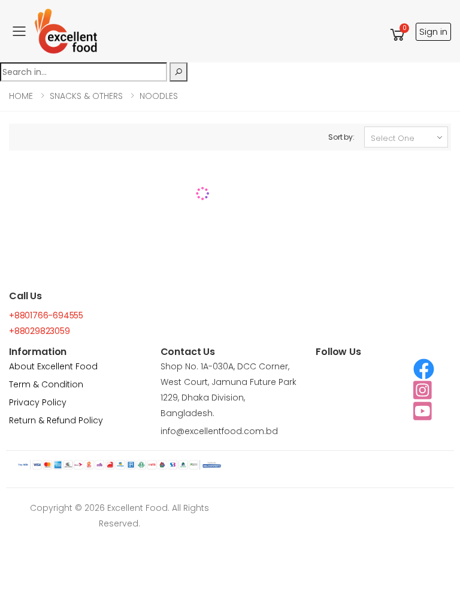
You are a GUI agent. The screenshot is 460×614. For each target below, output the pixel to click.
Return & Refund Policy (56, 420)
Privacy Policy (37, 402)
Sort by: (341, 137)
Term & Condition (46, 384)
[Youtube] (422, 411)
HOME (21, 96)
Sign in (433, 31)
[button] (397, 34)
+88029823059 (39, 331)
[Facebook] (423, 369)
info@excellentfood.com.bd (219, 431)
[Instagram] (422, 390)
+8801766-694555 (46, 315)
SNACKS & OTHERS (86, 96)
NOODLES (159, 96)
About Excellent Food (53, 366)
